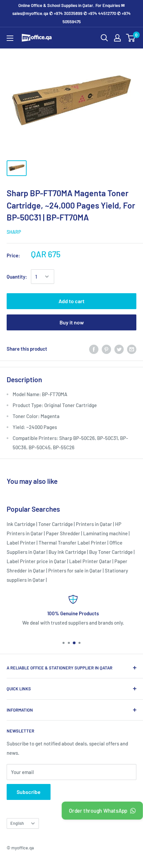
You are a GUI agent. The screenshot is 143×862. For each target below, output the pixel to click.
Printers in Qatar (94, 524)
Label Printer (21, 543)
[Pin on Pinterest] (106, 349)
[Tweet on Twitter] (119, 349)
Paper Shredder (63, 533)
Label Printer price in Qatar (36, 561)
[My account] (117, 38)
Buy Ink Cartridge (67, 552)
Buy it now (72, 322)
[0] (131, 38)
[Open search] (104, 38)
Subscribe (29, 792)
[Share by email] (131, 349)
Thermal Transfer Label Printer (72, 543)
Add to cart (71, 301)
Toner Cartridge (55, 524)
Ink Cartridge (21, 524)
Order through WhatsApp (98, 811)
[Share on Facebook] (93, 349)
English (17, 823)
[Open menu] (10, 38)
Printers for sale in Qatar (75, 570)
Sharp (14, 232)
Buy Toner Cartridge (111, 552)
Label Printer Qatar (90, 561)
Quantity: (17, 277)
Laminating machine (105, 533)
